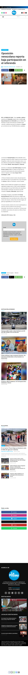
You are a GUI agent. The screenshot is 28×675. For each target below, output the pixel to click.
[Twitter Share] (11, 672)
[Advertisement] (14, 33)
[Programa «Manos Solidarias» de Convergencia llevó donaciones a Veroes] (14, 371)
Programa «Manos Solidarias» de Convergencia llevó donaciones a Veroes (17, 475)
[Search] (26, 17)
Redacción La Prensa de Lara (9, 66)
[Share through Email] (19, 672)
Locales (3, 445)
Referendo (16, 272)
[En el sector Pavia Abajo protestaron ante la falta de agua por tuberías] (14, 437)
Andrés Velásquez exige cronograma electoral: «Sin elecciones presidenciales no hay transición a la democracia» (13, 357)
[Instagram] (6, 13)
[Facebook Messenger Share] (16, 672)
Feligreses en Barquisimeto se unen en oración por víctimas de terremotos (9, 626)
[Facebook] (4, 13)
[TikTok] (15, 593)
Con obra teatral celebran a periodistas (9, 633)
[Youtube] (24, 13)
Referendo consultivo (5, 274)
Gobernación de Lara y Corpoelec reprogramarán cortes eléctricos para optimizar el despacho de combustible (12, 609)
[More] (24, 70)
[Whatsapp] (2, 13)
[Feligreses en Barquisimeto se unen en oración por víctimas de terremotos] (23, 627)
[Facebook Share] (9, 672)
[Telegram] (12, 593)
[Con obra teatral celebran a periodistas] (23, 634)
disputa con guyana (10, 272)
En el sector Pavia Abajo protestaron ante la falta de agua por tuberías (13, 448)
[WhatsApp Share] (14, 672)
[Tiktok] (26, 13)
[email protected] (16, 587)
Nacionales (5, 49)
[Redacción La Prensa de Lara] (2, 67)
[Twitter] (22, 13)
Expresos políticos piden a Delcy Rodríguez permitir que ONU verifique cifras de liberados (13, 331)
